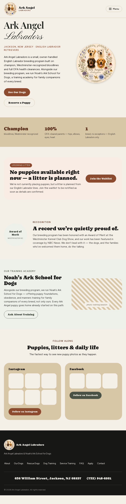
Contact (101, 463)
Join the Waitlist (101, 178)
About (7, 463)
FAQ (81, 463)
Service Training (67, 463)
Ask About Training (21, 314)
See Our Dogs (17, 92)
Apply (90, 463)
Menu (116, 9)
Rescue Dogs (33, 463)
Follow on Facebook (85, 395)
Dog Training (49, 463)
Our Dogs (18, 463)
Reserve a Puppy (19, 102)
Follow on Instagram (25, 411)
